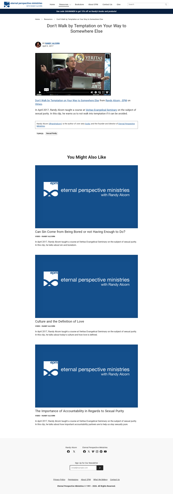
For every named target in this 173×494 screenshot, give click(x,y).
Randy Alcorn (52, 43)
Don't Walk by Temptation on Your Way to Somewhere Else (67, 100)
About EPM (93, 4)
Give (118, 4)
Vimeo (38, 104)
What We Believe (100, 479)
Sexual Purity (51, 133)
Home (52, 4)
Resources (48, 19)
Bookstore (79, 4)
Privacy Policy (59, 479)
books (87, 124)
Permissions (73, 479)
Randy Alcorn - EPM (116, 100)
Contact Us (107, 4)
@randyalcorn (55, 124)
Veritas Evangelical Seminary (101, 109)
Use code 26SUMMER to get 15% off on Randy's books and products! (86, 11)
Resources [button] (63, 4)
